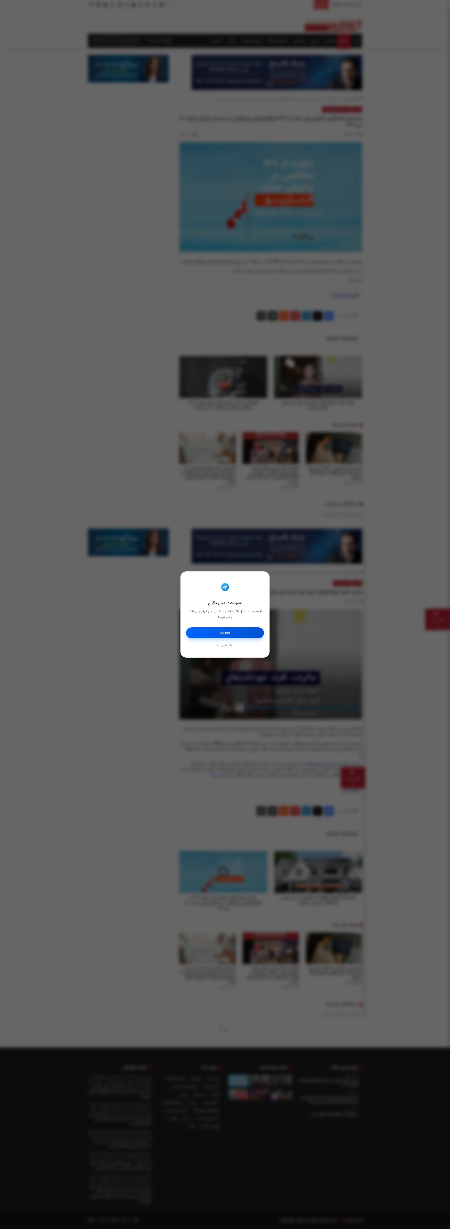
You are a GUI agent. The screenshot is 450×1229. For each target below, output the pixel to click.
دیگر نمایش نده (225, 646)
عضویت (225, 633)
